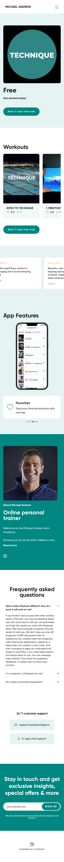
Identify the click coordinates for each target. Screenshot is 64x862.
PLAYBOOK (39, 849)
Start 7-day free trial (21, 111)
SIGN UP (51, 806)
